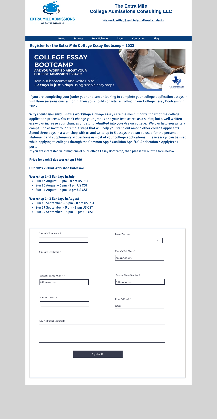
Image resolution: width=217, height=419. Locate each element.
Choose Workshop (122, 234)
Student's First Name (49, 233)
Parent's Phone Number (127, 275)
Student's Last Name (49, 252)
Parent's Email (122, 299)
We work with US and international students (133, 20)
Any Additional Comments (52, 321)
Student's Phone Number (51, 275)
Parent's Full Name (124, 251)
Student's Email (47, 297)
